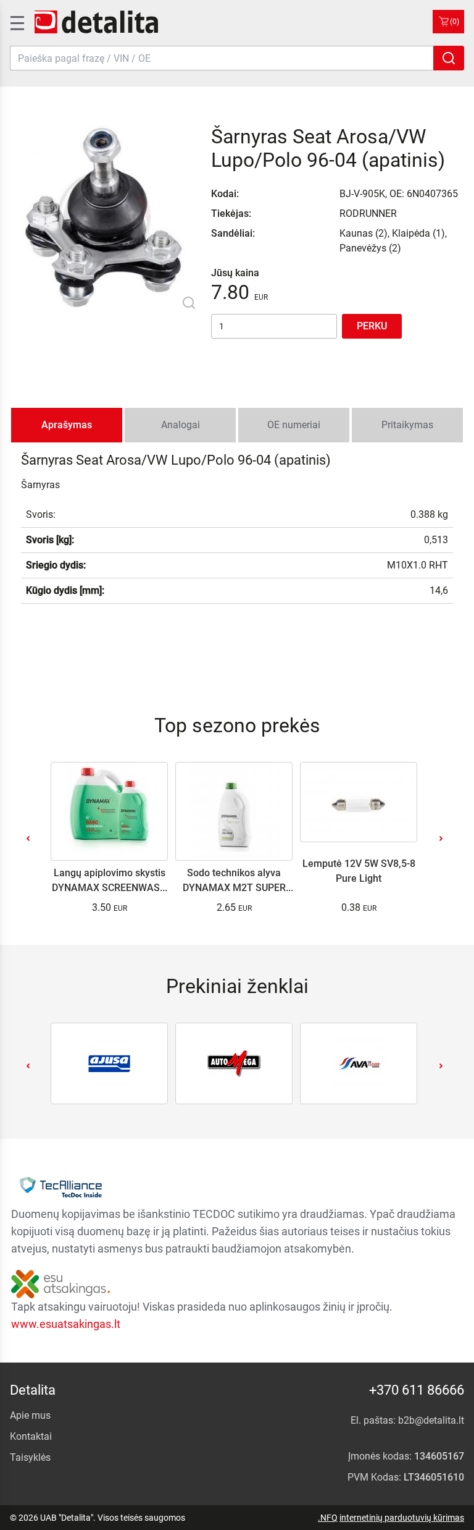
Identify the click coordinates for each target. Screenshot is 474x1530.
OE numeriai (293, 425)
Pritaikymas (407, 425)
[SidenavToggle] (16, 21)
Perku (372, 326)
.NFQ (328, 1518)
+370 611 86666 (416, 1390)
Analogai (180, 425)
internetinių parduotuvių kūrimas (401, 1518)
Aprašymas (66, 425)
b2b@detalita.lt (431, 1420)
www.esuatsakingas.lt (65, 1323)
